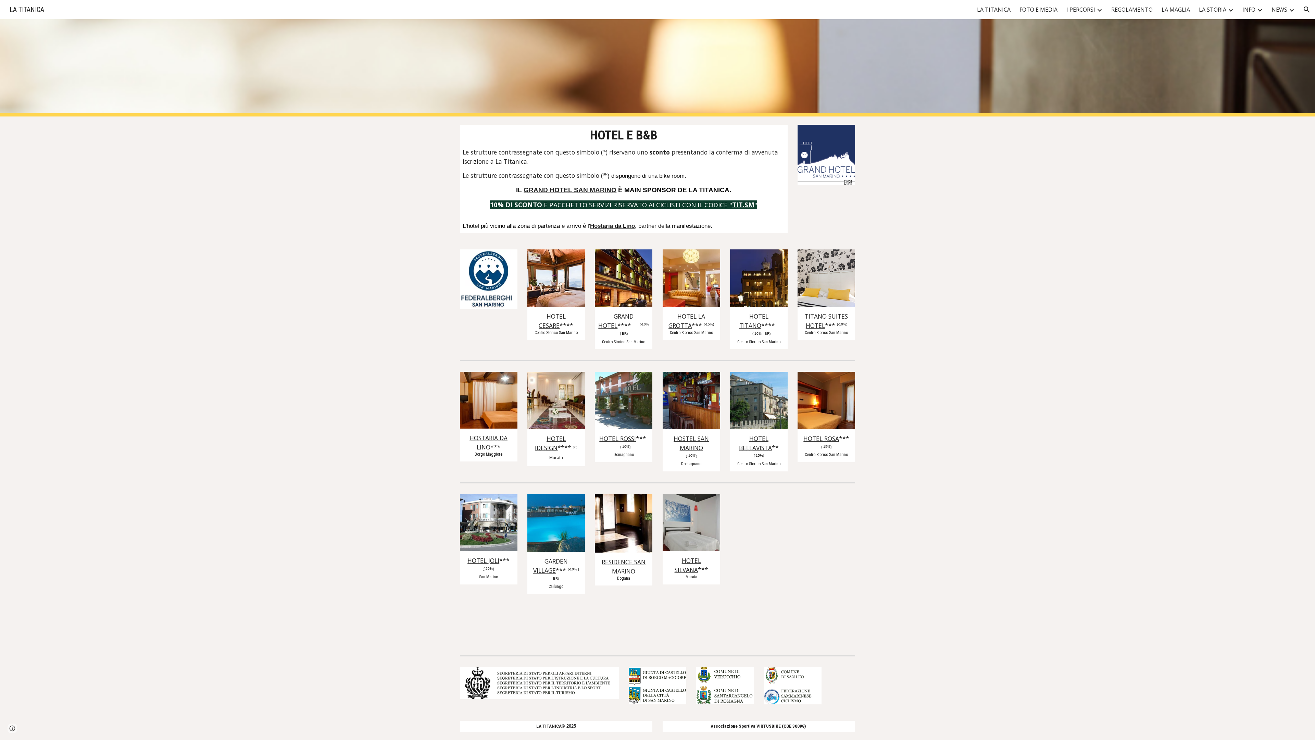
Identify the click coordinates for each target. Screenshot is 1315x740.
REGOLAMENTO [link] (1132, 9)
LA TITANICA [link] (994, 9)
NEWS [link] (1279, 9)
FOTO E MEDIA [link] (1038, 9)
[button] (1307, 9)
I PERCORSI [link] (1080, 9)
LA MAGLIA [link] (1176, 9)
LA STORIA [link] (1212, 9)
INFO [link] (1248, 9)
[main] (624, 179)
